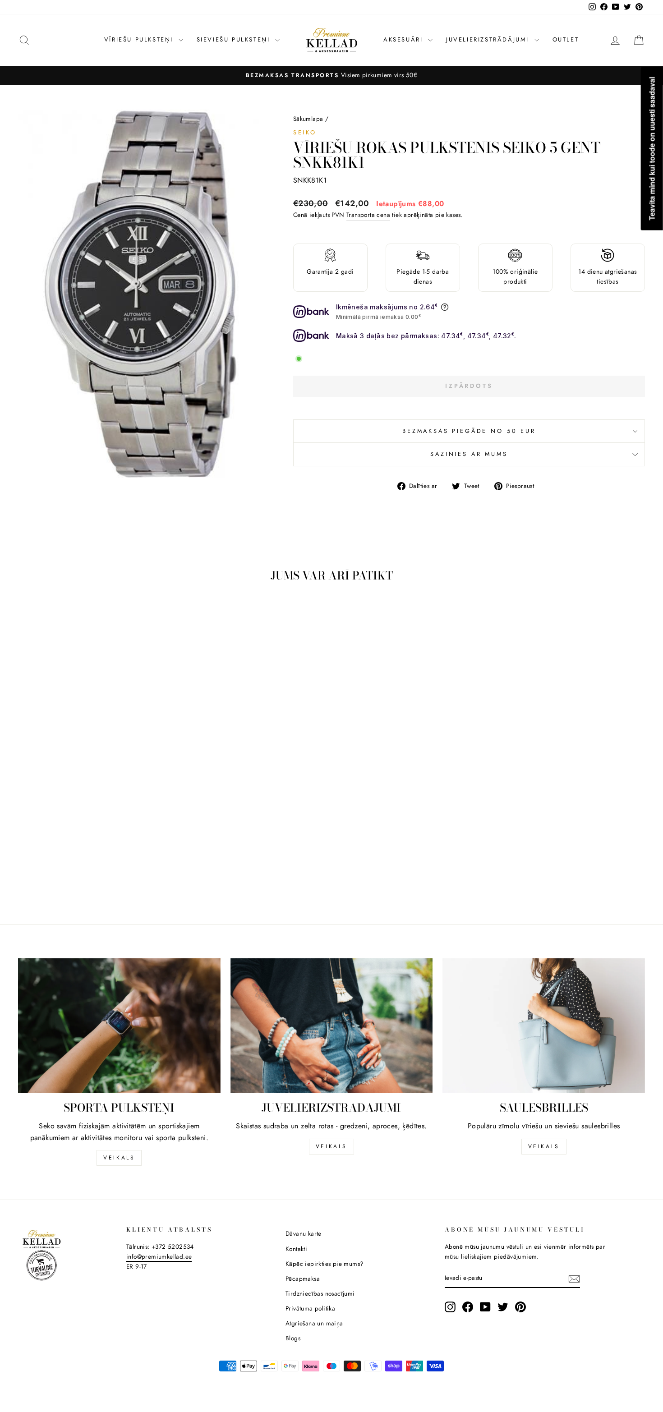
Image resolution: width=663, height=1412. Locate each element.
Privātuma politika (310, 1308)
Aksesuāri (404, 39)
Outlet (565, 39)
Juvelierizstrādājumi (489, 39)
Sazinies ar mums (468, 454)
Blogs (292, 1338)
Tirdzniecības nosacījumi (320, 1293)
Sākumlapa (308, 118)
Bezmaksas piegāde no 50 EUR (469, 431)
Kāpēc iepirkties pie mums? (324, 1263)
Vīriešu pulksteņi (140, 39)
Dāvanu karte (303, 1233)
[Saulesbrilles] (543, 1025)
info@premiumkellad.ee (159, 1256)
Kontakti (296, 1248)
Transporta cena (368, 214)
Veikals (119, 1158)
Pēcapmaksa (302, 1278)
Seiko (305, 132)
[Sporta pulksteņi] (119, 1025)
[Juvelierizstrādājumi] (331, 1025)
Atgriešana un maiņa (314, 1323)
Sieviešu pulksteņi (235, 39)
